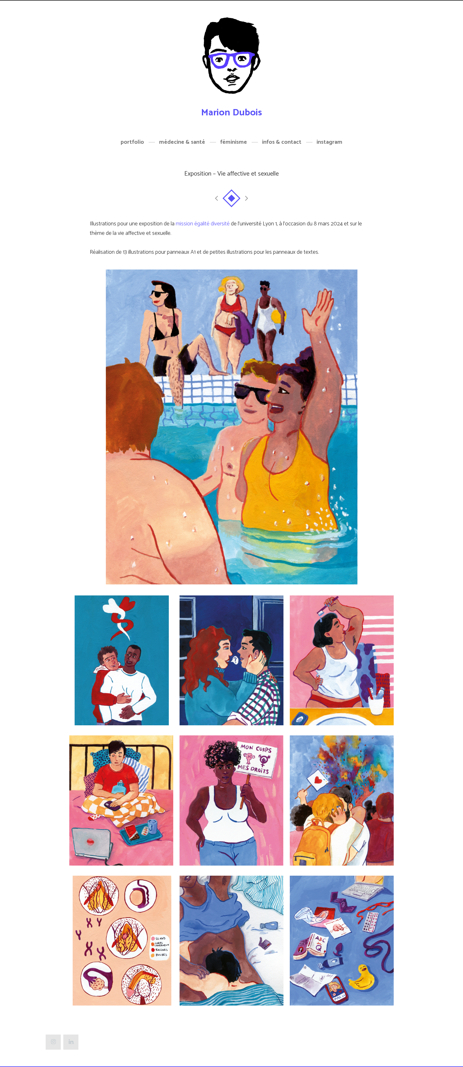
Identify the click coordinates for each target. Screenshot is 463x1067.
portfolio (132, 142)
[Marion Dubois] (231, 59)
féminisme (233, 142)
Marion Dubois (231, 112)
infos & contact (281, 142)
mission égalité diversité (203, 224)
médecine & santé (182, 142)
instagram (329, 142)
